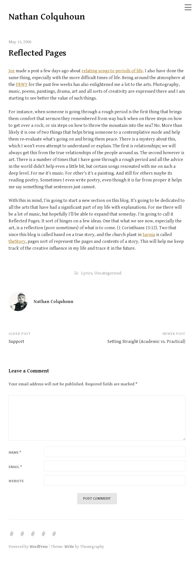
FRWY (22, 84)
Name (15, 453)
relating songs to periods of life (112, 71)
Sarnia (148, 234)
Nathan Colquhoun (47, 17)
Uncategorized (107, 273)
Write (69, 546)
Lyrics (86, 273)
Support (16, 341)
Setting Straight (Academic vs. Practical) (146, 341)
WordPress (39, 546)
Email (15, 467)
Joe (12, 71)
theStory (17, 241)
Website (16, 481)
